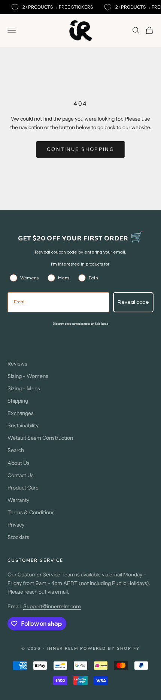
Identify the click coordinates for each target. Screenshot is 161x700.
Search (15, 450)
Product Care (23, 487)
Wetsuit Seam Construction (40, 437)
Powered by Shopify (110, 648)
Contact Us (20, 475)
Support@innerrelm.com (52, 606)
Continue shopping (80, 149)
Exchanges (20, 413)
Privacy (15, 524)
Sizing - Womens (27, 376)
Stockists (18, 537)
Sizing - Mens (23, 388)
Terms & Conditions (31, 512)
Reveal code (133, 302)
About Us (18, 463)
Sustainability (23, 425)
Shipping (17, 400)
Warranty (18, 500)
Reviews (17, 363)
